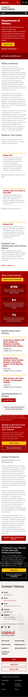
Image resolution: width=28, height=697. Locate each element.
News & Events (6, 644)
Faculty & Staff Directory (12, 56)
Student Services (20, 644)
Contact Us (4, 648)
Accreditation (18, 680)
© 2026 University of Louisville (10, 676)
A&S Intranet (5, 641)
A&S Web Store (19, 648)
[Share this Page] (25, 13)
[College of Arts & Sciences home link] (8, 633)
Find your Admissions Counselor (14, 575)
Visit (14, 659)
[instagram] (5, 627)
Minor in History (7, 265)
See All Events (8, 400)
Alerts (3, 684)
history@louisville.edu (10, 600)
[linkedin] (9, 627)
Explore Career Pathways (12, 279)
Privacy (3, 689)
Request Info (14, 669)
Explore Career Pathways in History (14, 538)
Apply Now (14, 570)
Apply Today (8, 44)
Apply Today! (14, 443)
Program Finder (19, 641)
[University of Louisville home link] (5, 2)
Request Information (9, 49)
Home (3, 13)
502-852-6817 (8, 594)
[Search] (18, 2)
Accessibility (5, 680)
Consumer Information (18, 684)
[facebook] (2, 627)
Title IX (17, 689)
